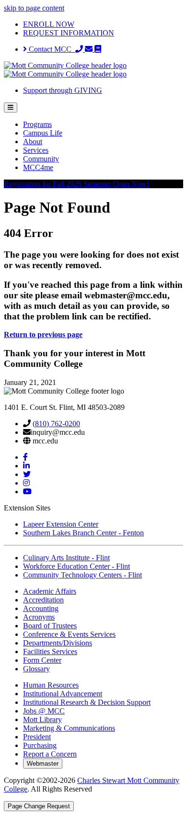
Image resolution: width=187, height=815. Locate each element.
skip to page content (34, 8)
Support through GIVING (62, 90)
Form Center (42, 660)
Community (41, 159)
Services (35, 150)
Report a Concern (50, 754)
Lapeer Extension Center (60, 524)
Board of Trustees (50, 626)
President (37, 737)
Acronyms (39, 617)
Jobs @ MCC (44, 711)
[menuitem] (103, 124)
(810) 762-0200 (56, 423)
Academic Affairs (49, 591)
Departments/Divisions (57, 643)
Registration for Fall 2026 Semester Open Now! (76, 184)
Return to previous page (43, 334)
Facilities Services (50, 651)
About (32, 141)
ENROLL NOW (48, 24)
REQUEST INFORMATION (68, 33)
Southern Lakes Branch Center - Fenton (83, 533)
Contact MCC (51, 49)
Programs (37, 124)
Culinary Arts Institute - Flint (66, 558)
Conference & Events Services (69, 634)
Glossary (36, 669)
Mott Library (42, 719)
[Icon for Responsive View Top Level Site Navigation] (10, 107)
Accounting (40, 608)
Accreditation (43, 600)
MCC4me (38, 167)
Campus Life (42, 133)
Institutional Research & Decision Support (87, 702)
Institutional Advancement (62, 694)
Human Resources (51, 685)
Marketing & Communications (69, 728)
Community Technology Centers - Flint (82, 575)
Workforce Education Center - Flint (76, 566)
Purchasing (40, 745)
